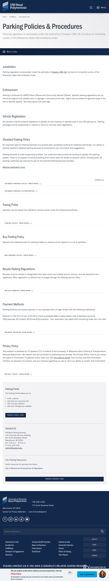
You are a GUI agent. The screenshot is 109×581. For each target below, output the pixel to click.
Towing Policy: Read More (17, 223)
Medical (6, 167)
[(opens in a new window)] (5, 519)
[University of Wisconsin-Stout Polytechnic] (15, 500)
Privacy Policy (16, 573)
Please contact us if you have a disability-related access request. (45, 566)
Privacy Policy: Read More (17, 374)
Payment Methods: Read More (19, 332)
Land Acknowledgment (37, 512)
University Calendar (66, 545)
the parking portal (62, 358)
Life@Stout (13, 17)
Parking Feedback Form (54, 479)
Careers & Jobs (64, 542)
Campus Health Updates (41, 542)
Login (94, 555)
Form (23, 167)
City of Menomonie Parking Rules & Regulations (24, 468)
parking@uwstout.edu (13, 448)
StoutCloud (36, 551)
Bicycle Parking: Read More (18, 290)
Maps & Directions (39, 545)
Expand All (99, 180)
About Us (8, 555)
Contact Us (7, 512)
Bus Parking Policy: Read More (19, 255)
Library (61, 548)
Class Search (37, 548)
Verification (15, 167)
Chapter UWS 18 (59, 72)
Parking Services (24, 17)
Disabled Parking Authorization (20, 191)
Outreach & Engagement (14, 551)
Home (4, 17)
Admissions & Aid (12, 542)
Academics (9, 545)
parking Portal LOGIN (15, 415)
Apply (94, 539)
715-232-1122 (38, 502)
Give (94, 550)
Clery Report (63, 555)
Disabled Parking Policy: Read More (22, 183)
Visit (94, 545)
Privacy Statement (19, 512)
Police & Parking (65, 551)
